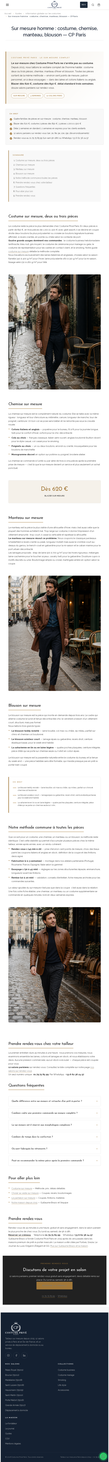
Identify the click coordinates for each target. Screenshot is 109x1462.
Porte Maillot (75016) (14, 1400)
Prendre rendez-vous (25, 196)
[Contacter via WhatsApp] (103, 1456)
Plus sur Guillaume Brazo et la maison (69, 1246)
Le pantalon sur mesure (23, 1198)
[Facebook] (16, 1355)
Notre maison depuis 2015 (24, 1202)
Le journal (9, 1428)
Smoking (62, 1380)
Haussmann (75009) (14, 1390)
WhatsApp (62, 1296)
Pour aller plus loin (24, 191)
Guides (8, 1433)
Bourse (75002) (12, 1375)
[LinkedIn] (24, 1355)
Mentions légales (13, 1443)
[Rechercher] (93, 5)
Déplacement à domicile (16, 1410)
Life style (62, 1385)
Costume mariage (66, 1375)
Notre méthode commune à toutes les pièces (36, 178)
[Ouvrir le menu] (7, 5)
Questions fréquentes (25, 187)
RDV (84, 5)
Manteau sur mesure (25, 169)
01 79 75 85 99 (48, 1296)
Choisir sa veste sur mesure (25, 1193)
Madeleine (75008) (13, 1380)
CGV (7, 1439)
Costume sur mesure (21, 1188)
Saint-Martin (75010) (14, 1395)
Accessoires (63, 1390)
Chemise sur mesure (25, 165)
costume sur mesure (18, 251)
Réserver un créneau (54, 1285)
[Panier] (99, 5)
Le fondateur (11, 1423)
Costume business (66, 1370)
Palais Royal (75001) (14, 1370)
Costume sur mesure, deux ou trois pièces (35, 160)
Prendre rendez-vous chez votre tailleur (34, 182)
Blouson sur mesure (25, 173)
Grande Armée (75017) (15, 1405)
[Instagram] (8, 1355)
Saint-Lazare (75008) (14, 1385)
